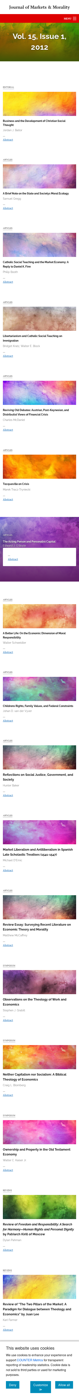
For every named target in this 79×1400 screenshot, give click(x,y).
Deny (14, 1384)
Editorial (8, 87)
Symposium (9, 965)
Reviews (7, 1190)
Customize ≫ (42, 1387)
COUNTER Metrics (30, 1360)
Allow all (65, 1384)
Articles (7, 159)
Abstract (8, 139)
